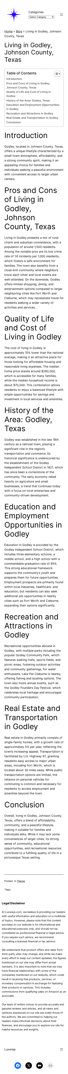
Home (8, 31)
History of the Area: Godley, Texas (28, 100)
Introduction (14, 79)
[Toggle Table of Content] (55, 74)
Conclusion (13, 122)
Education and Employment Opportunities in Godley (32, 107)
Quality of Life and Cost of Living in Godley (28, 94)
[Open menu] (61, 14)
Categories (36, 12)
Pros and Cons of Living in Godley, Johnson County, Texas (28, 85)
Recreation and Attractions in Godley (29, 113)
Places (21, 880)
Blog (19, 31)
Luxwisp (10, 1049)
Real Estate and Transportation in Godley (32, 117)
